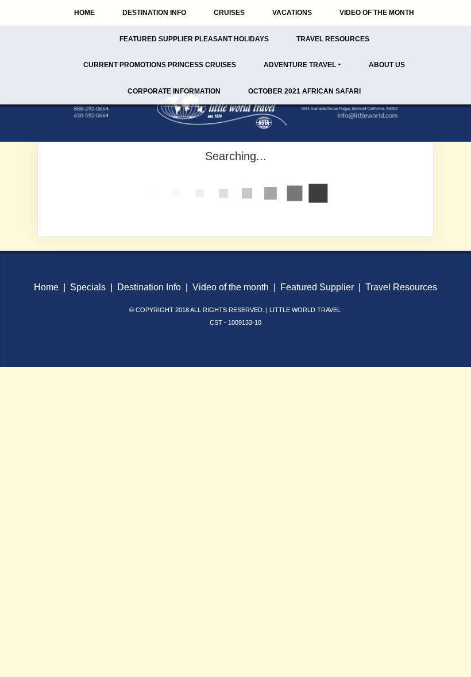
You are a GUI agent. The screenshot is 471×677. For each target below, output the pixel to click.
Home (84, 13)
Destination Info (154, 13)
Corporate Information (174, 91)
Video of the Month (376, 13)
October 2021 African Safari (304, 91)
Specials (88, 287)
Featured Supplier (317, 287)
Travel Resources (332, 39)
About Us (387, 65)
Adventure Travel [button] (300, 65)
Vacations (292, 13)
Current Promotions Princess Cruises (159, 65)
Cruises (229, 13)
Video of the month (230, 287)
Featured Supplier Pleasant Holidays (194, 39)
